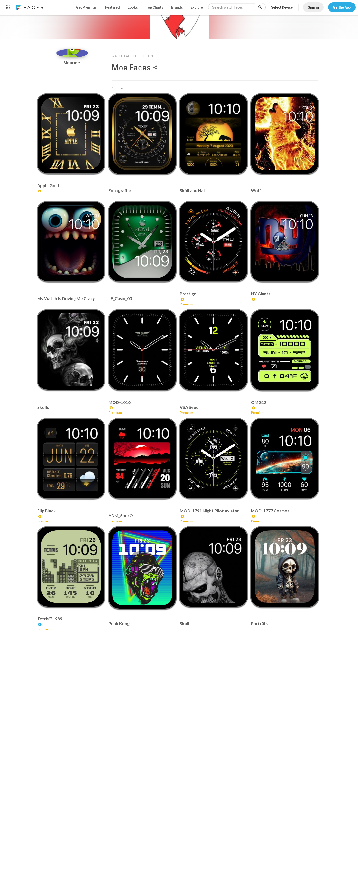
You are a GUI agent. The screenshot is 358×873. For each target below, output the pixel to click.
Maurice (72, 62)
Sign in (313, 7)
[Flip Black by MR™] (71, 458)
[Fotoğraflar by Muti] (142, 134)
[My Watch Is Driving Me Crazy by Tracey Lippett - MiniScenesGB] (71, 241)
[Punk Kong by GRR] (142, 567)
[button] (342, 7)
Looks (133, 7)
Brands (177, 7)
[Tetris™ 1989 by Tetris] (71, 566)
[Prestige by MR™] (213, 241)
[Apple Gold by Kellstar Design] (71, 133)
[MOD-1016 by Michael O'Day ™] (142, 349)
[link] (29, 7)
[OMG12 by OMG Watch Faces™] (285, 349)
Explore (197, 7)
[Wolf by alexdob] (285, 133)
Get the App (342, 7)
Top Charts (154, 7)
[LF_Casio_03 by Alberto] (142, 241)
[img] (72, 53)
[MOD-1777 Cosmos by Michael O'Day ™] (285, 458)
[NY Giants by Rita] (285, 241)
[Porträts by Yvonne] (285, 566)
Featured (112, 7)
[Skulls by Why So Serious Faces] (71, 349)
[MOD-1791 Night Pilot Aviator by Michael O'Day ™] (213, 458)
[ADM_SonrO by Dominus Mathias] (142, 458)
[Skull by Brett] (213, 566)
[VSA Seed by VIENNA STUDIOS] (213, 349)
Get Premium (86, 7)
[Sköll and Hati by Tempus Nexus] (213, 134)
